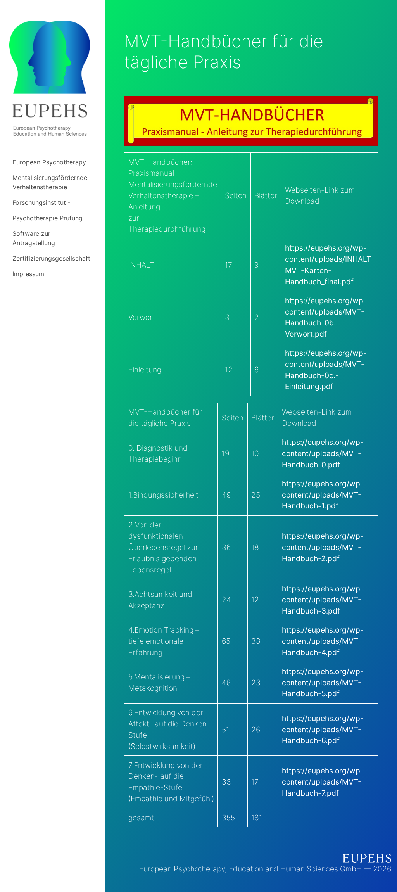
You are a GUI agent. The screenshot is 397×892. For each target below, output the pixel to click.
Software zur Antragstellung (33, 238)
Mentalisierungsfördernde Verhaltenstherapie (49, 182)
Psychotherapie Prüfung (47, 218)
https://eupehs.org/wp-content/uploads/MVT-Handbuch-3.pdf (323, 600)
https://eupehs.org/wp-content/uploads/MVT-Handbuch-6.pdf (323, 729)
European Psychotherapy (49, 162)
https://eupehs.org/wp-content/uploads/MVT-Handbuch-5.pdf (323, 682)
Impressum (28, 274)
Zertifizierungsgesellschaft (51, 258)
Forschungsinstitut (39, 202)
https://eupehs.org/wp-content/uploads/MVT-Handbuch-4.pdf (323, 641)
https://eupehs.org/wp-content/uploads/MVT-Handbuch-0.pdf (323, 453)
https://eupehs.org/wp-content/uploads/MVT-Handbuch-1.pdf (323, 495)
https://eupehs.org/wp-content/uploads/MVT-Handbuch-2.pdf (323, 547)
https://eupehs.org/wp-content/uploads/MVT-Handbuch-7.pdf (323, 782)
